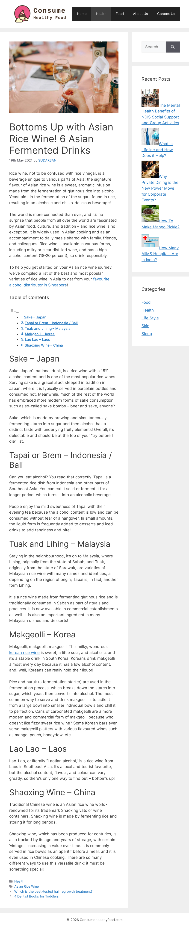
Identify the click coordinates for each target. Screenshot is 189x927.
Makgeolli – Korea (40, 334)
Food (120, 14)
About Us (140, 14)
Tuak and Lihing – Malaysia (48, 328)
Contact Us (166, 14)
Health (101, 14)
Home (82, 14)
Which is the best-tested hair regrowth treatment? (53, 891)
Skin (145, 326)
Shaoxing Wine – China (44, 345)
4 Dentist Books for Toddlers (36, 896)
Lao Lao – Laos (37, 339)
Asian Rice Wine (26, 886)
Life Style (150, 318)
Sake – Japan (35, 317)
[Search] (173, 47)
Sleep (147, 333)
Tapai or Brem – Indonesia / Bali (51, 323)
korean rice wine (24, 652)
